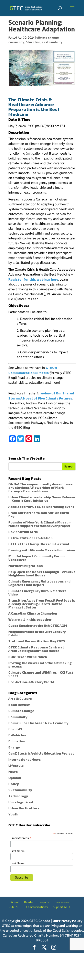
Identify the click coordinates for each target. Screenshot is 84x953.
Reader (28, 902)
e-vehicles (17, 735)
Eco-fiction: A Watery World (31, 682)
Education (32, 42)
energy (14, 747)
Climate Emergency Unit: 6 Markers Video (37, 592)
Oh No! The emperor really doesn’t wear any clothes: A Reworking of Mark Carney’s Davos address (41, 487)
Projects (44, 902)
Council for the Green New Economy (38, 723)
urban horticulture (24, 808)
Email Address (20, 838)
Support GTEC (62, 907)
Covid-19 (15, 729)
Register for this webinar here (33, 279)
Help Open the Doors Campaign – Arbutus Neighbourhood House (41, 573)
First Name (17, 851)
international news (24, 759)
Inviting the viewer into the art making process (40, 664)
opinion (14, 778)
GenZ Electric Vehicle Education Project (41, 753)
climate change (47, 37)
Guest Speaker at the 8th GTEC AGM (37, 625)
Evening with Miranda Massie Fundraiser (41, 550)
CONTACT (15, 907)
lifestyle (16, 765)
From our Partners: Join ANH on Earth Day (38, 514)
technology (18, 796)
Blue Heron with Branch (27, 657)
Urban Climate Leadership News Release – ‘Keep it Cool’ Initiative (41, 498)
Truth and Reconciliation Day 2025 (36, 641)
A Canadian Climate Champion (32, 613)
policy (13, 784)
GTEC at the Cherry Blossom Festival (38, 544)
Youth (13, 814)
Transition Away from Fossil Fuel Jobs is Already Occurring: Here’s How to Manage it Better (41, 603)
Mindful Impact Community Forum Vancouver (36, 557)
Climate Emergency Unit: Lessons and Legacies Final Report (39, 583)
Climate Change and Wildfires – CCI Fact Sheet (40, 674)
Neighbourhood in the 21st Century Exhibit (37, 633)
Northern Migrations (25, 565)
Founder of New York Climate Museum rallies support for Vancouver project (40, 524)
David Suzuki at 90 (23, 532)
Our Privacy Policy (67, 921)
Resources (62, 902)
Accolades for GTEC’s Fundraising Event (41, 506)
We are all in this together (30, 619)
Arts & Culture (20, 698)
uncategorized (20, 802)
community (16, 42)
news (13, 771)
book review (19, 704)
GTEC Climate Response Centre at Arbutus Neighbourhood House (36, 649)
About (15, 902)
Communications (37, 907)
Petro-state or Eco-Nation (30, 538)
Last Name (17, 863)
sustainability (52, 42)
